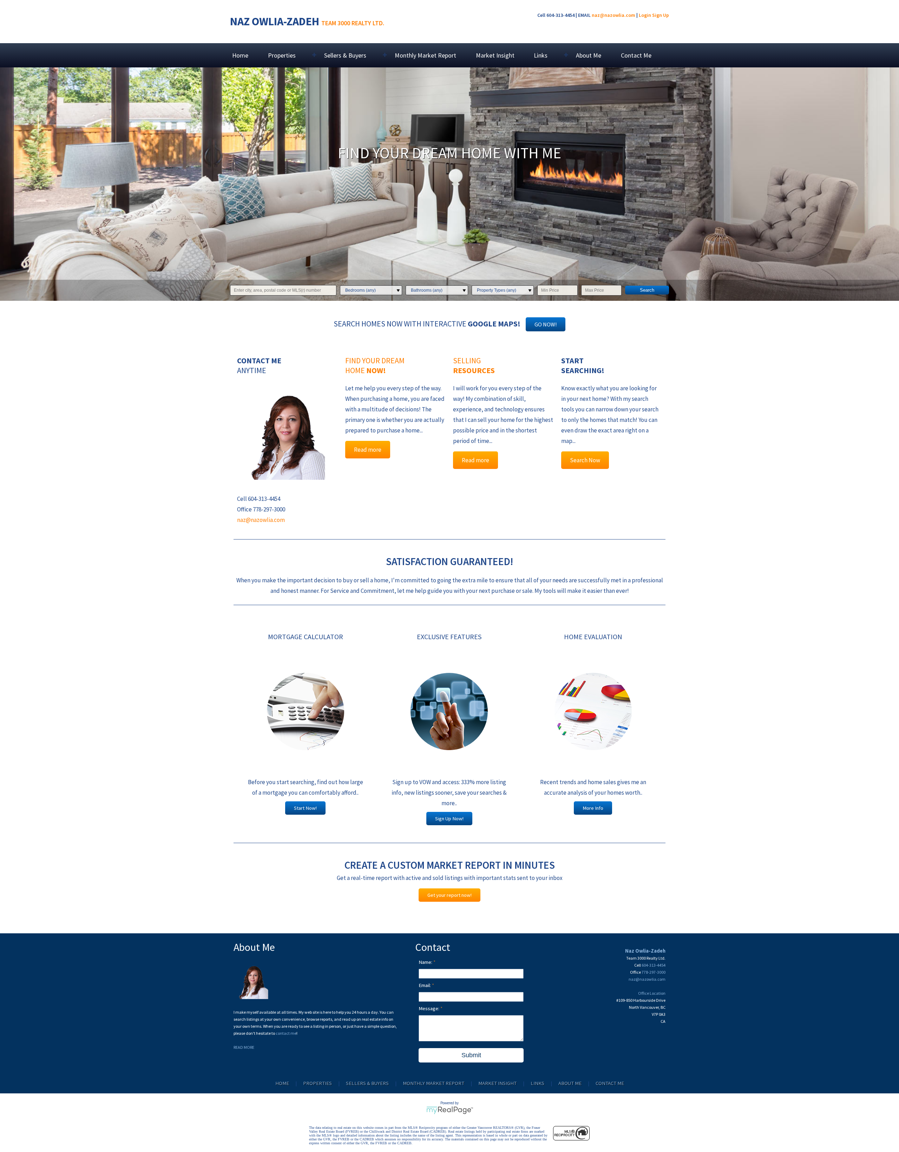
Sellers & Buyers (367, 1083)
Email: (425, 985)
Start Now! (305, 808)
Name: (426, 962)
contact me (286, 1033)
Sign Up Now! (449, 818)
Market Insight (495, 55)
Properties (317, 1083)
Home (240, 55)
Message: (429, 1008)
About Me (588, 55)
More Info (593, 808)
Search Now (585, 460)
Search (647, 290)
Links (537, 1083)
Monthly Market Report (425, 55)
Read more (367, 449)
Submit (471, 1055)
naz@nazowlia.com (613, 15)
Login (645, 15)
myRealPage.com (449, 1110)
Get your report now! (449, 895)
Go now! (545, 324)
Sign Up (660, 15)
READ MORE (244, 1047)
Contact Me (636, 55)
